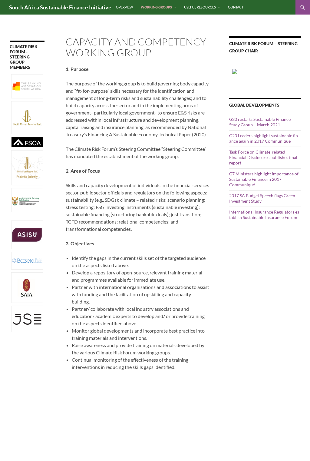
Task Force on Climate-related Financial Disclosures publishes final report (263, 157)
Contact (235, 7)
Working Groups (156, 7)
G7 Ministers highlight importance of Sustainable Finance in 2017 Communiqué (263, 179)
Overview (124, 7)
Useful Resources (200, 7)
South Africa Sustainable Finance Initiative (60, 7)
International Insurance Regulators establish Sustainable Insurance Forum (265, 214)
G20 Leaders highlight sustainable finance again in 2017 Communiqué (264, 138)
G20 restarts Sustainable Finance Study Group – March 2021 (260, 122)
